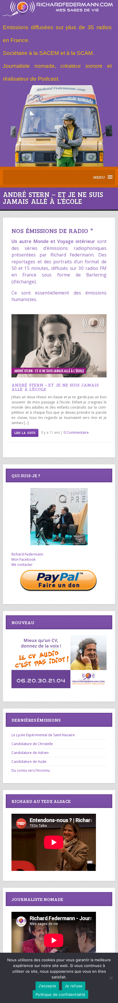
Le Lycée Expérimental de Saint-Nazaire (43, 735)
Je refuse (73, 986)
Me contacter (22, 564)
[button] (99, 177)
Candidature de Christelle (32, 743)
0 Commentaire (76, 432)
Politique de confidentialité (60, 994)
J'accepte (47, 986)
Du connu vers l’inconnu (30, 770)
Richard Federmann (27, 554)
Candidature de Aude (28, 761)
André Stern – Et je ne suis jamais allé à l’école (54, 387)
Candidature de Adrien (30, 752)
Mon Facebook (23, 559)
